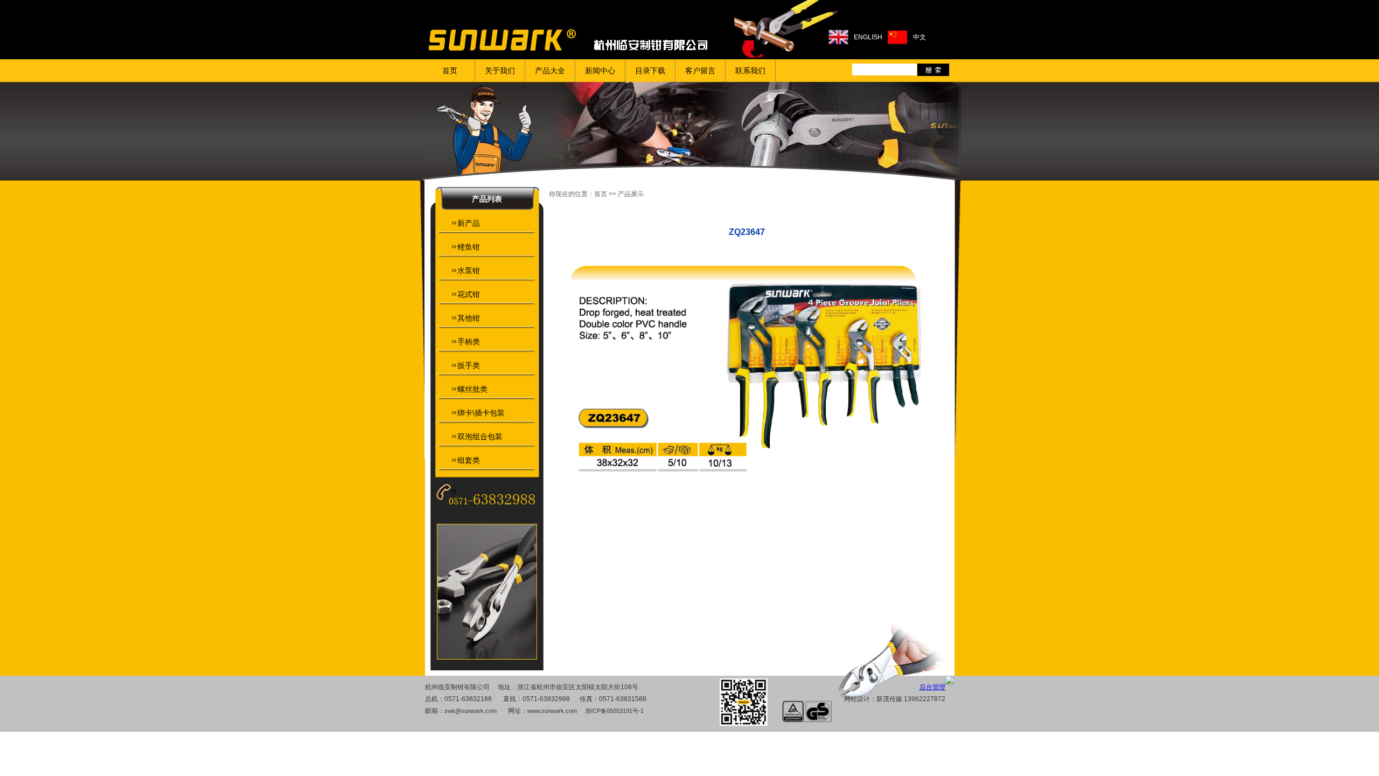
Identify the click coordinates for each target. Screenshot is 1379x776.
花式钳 (468, 294)
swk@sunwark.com (470, 711)
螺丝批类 (472, 389)
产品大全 (550, 70)
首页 (449, 70)
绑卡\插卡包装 (481, 412)
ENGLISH (868, 37)
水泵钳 (468, 270)
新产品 (468, 223)
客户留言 (700, 70)
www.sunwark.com (552, 711)
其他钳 (468, 318)
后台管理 (932, 687)
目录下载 (650, 70)
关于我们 (500, 70)
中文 (919, 37)
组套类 (468, 460)
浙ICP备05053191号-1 (614, 711)
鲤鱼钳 (468, 246)
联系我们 (750, 70)
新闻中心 (600, 70)
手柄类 (468, 341)
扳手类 (468, 365)
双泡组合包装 (480, 436)
